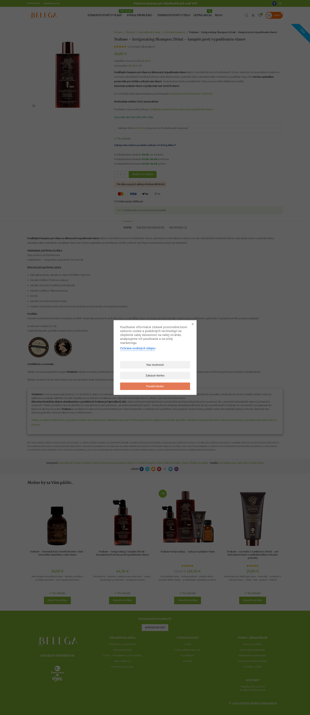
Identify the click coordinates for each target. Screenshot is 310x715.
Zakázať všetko (155, 375)
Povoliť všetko (155, 386)
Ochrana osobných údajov (137, 348)
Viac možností (155, 365)
